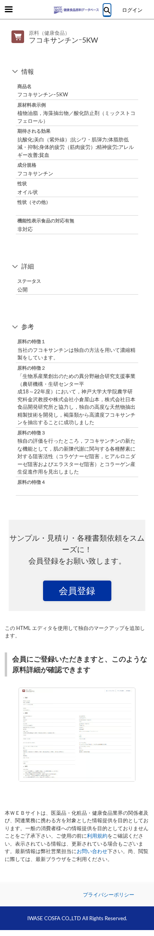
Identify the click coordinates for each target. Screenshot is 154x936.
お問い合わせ (92, 851)
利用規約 (97, 836)
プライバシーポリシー (108, 894)
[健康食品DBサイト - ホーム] (77, 10)
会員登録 (77, 590)
